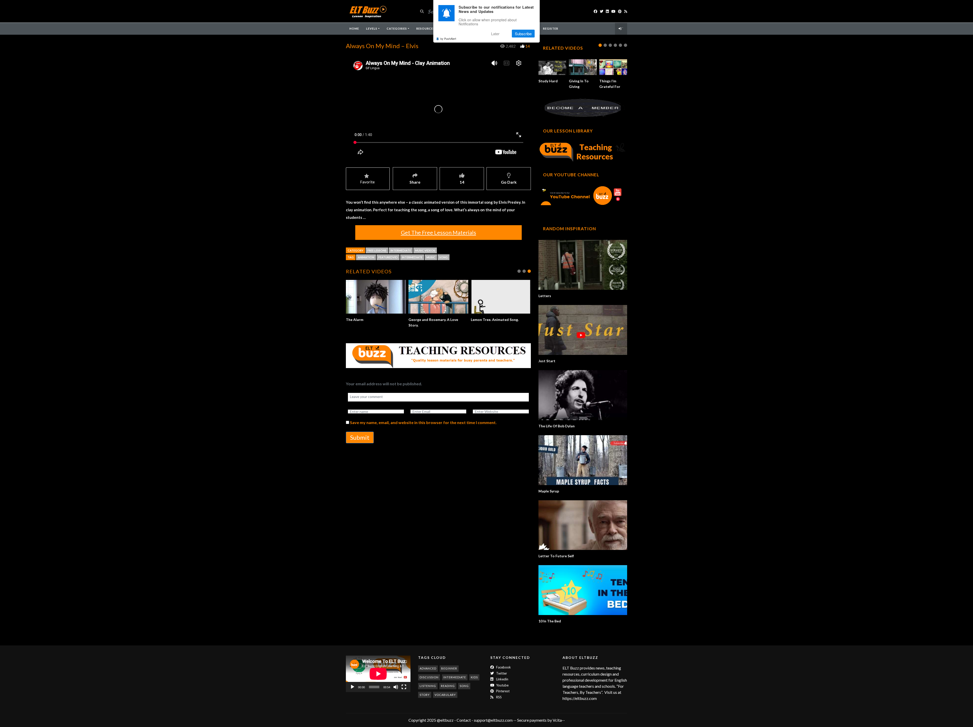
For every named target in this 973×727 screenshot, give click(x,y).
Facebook (503, 667)
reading (448, 685)
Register (550, 28)
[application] (378, 674)
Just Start (546, 361)
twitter (501, 673)
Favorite (367, 182)
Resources (425, 28)
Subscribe (523, 33)
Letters (544, 296)
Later (495, 33)
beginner (449, 668)
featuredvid (388, 257)
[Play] (352, 687)
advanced (428, 668)
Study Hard (548, 81)
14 (527, 46)
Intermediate (400, 250)
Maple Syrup (548, 491)
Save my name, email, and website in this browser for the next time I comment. (423, 422)
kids (474, 677)
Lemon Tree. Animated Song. (495, 319)
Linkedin (501, 679)
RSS (498, 697)
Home (354, 28)
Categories (397, 28)
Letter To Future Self (556, 556)
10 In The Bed (549, 621)
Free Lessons (376, 250)
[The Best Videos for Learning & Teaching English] (368, 11)
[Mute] (395, 687)
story (425, 694)
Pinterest (502, 691)
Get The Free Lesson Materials (438, 232)
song (443, 257)
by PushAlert (448, 38)
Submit (359, 437)
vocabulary (445, 694)
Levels (371, 28)
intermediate (412, 257)
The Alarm (354, 319)
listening (428, 685)
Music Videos (425, 250)
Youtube (502, 685)
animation (366, 257)
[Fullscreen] (403, 687)
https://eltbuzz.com (580, 698)
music (430, 257)
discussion (429, 677)
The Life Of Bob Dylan (556, 426)
